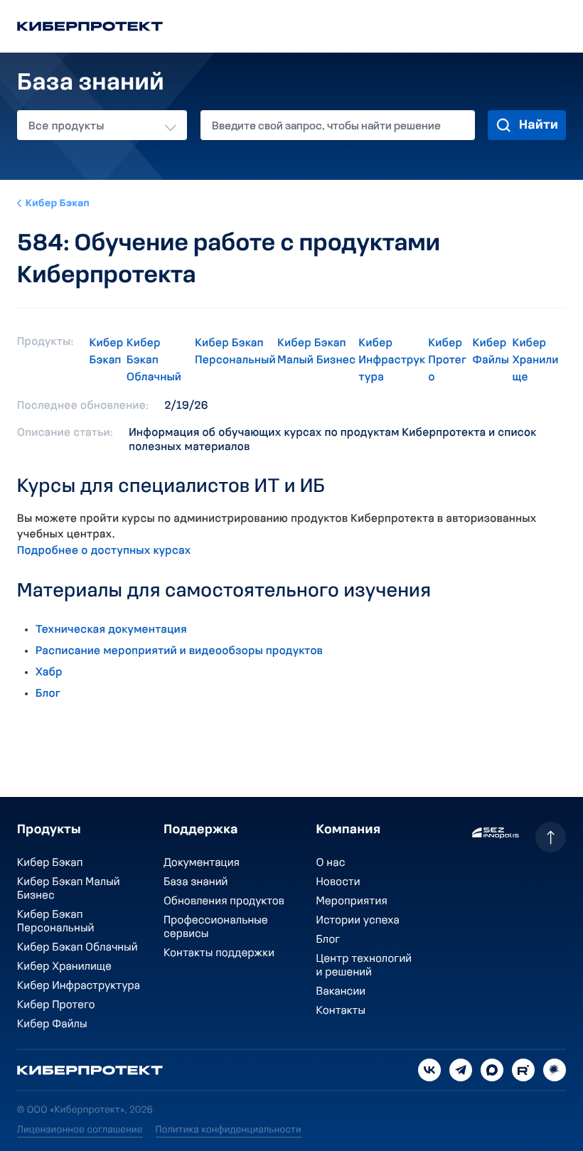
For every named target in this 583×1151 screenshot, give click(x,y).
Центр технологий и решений (364, 965)
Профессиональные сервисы (216, 927)
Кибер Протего (448, 360)
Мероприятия (351, 901)
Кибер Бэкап (58, 203)
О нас (331, 863)
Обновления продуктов (224, 901)
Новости (338, 882)
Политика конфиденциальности (228, 1130)
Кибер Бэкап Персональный (235, 352)
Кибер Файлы (491, 352)
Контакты (340, 1011)
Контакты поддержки (219, 953)
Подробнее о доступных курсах (104, 551)
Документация (202, 863)
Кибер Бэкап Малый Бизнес (316, 352)
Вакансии (341, 991)
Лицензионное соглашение (80, 1130)
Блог (48, 694)
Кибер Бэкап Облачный (154, 360)
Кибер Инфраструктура (392, 360)
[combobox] (102, 125)
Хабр (49, 672)
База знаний (196, 882)
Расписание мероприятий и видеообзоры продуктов (179, 651)
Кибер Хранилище (536, 360)
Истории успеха (358, 920)
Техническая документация (111, 630)
